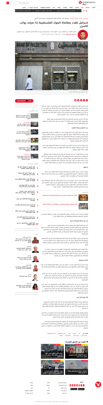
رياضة (59, 7)
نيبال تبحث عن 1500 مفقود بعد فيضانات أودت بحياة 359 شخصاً (27, 186)
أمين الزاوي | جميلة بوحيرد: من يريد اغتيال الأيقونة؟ (26, 224)
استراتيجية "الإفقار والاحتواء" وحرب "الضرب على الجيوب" (23, 249)
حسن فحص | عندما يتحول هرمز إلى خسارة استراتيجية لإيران (26, 218)
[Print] (75, 100)
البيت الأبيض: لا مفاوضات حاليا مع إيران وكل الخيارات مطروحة (26, 168)
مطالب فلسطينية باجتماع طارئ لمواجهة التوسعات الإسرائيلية (60, 195)
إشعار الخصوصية (62, 385)
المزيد (24, 7)
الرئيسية (86, 18)
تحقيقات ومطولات (45, 7)
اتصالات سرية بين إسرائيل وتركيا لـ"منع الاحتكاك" (77, 372)
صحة (54, 7)
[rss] (70, 385)
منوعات (65, 7)
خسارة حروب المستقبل (25, 276)
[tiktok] (72, 385)
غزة (79, 333)
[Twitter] (81, 385)
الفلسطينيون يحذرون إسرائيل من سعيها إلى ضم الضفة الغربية (60, 204)
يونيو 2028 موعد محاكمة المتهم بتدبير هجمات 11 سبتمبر (25, 180)
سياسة (88, 7)
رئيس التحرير (63, 388)
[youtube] (77, 385)
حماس (69, 333)
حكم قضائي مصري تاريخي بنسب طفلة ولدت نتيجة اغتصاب (25, 211)
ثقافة (71, 7)
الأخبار (93, 7)
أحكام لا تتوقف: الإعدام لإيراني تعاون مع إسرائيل (78, 356)
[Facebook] (83, 385)
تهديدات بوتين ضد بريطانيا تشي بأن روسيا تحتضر (24, 258)
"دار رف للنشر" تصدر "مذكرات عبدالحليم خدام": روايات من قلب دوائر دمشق (25, 192)
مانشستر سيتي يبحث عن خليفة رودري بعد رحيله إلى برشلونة (23, 133)
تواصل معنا (63, 390)
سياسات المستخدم (62, 383)
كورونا (61, 335)
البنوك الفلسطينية (51, 333)
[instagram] (79, 385)
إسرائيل (74, 333)
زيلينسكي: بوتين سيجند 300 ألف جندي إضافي (72, 11)
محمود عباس (84, 335)
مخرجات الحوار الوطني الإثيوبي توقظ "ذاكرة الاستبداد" (24, 149)
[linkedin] (75, 385)
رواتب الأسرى (76, 335)
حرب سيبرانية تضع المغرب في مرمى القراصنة (25, 199)
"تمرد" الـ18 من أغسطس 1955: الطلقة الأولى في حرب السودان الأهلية (23, 240)
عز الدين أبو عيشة (70, 34)
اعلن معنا (64, 393)
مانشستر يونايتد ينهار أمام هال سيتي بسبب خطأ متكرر (22, 141)
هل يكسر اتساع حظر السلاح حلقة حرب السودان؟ (25, 205)
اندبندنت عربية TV (33, 7)
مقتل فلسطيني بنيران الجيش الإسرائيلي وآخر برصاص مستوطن (53, 372)
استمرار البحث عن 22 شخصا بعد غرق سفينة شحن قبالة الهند (23, 117)
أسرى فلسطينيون (62, 333)
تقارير (29, 146)
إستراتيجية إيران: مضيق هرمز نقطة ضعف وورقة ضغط (23, 286)
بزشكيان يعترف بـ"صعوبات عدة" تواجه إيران (50, 11)
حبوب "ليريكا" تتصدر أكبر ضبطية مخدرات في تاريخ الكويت (26, 174)
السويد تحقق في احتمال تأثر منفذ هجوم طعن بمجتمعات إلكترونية (24, 10)
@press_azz (58, 34)
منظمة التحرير (68, 335)
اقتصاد (77, 7)
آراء (82, 7)
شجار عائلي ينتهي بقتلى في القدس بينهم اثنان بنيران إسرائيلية (54, 355)
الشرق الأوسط (74, 18)
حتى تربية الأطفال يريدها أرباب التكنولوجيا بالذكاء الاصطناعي (23, 267)
